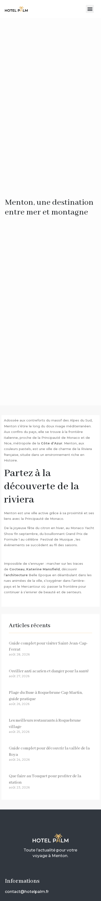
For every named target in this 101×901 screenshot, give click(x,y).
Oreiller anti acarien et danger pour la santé (49, 671)
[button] (90, 9)
